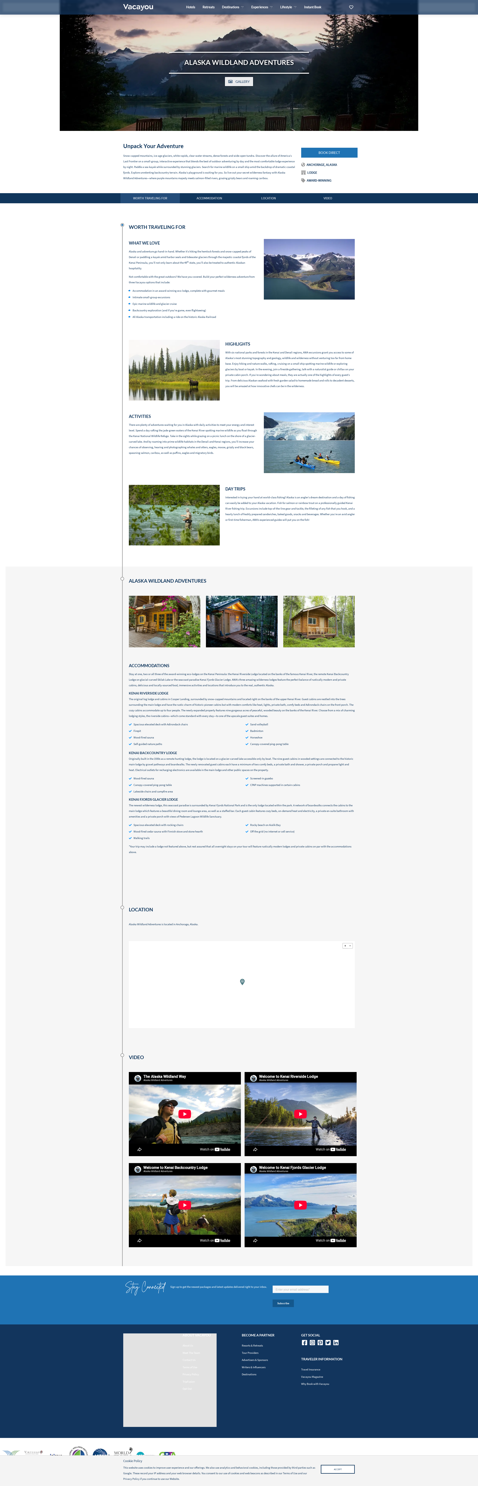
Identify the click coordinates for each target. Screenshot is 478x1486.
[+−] (242, 984)
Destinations (249, 1374)
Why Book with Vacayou (315, 1384)
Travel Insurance (310, 1369)
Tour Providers (250, 1353)
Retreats (209, 7)
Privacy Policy (191, 1374)
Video (328, 198)
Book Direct (329, 153)
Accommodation (209, 198)
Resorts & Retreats (252, 1345)
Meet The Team (191, 1353)
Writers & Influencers (254, 1367)
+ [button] (345, 945)
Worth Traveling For (150, 198)
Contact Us (189, 1360)
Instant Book (312, 7)
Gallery (242, 81)
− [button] (350, 945)
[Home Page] (138, 7)
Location (268, 198)
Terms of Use (190, 1367)
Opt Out (187, 1388)
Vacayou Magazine (312, 1376)
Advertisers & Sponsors (255, 1360)
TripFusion (189, 1381)
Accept (338, 1469)
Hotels (190, 7)
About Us (188, 1345)
